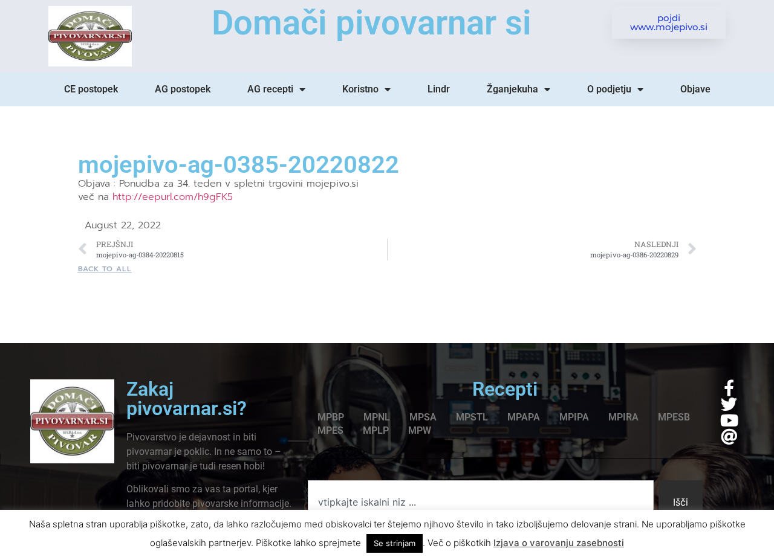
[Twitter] (729, 404)
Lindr (439, 89)
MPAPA (523, 417)
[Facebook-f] (729, 387)
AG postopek (182, 89)
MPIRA (623, 417)
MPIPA (574, 417)
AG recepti (270, 89)
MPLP (376, 430)
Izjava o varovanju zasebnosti (558, 543)
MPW (419, 430)
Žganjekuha (512, 89)
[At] (729, 436)
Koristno (360, 89)
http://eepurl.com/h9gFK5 (172, 197)
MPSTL (472, 417)
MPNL (376, 417)
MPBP (330, 417)
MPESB (674, 417)
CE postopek (91, 89)
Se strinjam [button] (394, 543)
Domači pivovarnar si (372, 23)
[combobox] (481, 502)
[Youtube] (729, 420)
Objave (695, 89)
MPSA (423, 417)
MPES (330, 430)
